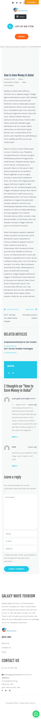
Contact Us (6, 648)
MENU (22, 17)
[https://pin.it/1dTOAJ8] (10, 690)
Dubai (16, 82)
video (24, 82)
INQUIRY (21, 36)
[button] (36, 714)
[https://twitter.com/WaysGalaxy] (6, 690)
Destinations (9, 82)
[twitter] (16, 3)
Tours (4, 652)
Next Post (30, 309)
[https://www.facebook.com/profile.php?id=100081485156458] (2, 690)
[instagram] (24, 3)
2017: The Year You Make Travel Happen (10, 318)
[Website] (8, 373)
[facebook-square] (13, 3)
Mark (14, 447)
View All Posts (21, 373)
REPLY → (15, 437)
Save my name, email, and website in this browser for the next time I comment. (20, 558)
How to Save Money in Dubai (19, 75)
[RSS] (13, 373)
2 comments (9, 85)
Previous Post (13, 309)
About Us (5, 643)
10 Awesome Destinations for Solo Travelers (20, 342)
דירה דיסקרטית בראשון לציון (23, 399)
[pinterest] (20, 3)
